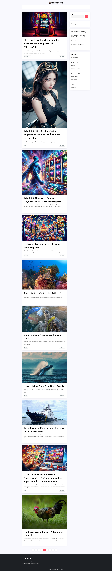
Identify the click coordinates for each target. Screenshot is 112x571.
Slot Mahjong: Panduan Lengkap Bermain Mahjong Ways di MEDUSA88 (42, 43)
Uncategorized (27, 56)
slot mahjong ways (74, 76)
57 (53, 549)
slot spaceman (74, 79)
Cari (72, 14)
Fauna (26, 302)
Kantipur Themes (60, 569)
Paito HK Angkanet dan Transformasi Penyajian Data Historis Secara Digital (78, 32)
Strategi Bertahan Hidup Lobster (42, 293)
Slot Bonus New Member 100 (76, 62)
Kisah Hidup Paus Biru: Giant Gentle (44, 386)
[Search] (88, 7)
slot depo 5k (73, 87)
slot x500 (73, 65)
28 (42, 549)
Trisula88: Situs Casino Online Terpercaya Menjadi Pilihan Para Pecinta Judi (42, 134)
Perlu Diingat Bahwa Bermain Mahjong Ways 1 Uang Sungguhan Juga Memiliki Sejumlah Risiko (43, 478)
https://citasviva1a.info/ (75, 68)
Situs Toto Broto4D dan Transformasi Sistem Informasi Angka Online (79, 40)
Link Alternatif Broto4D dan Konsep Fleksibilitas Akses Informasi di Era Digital (79, 36)
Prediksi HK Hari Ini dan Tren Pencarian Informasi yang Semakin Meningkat (78, 44)
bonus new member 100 (75, 73)
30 (47, 549)
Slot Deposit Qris (74, 57)
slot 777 (72, 84)
